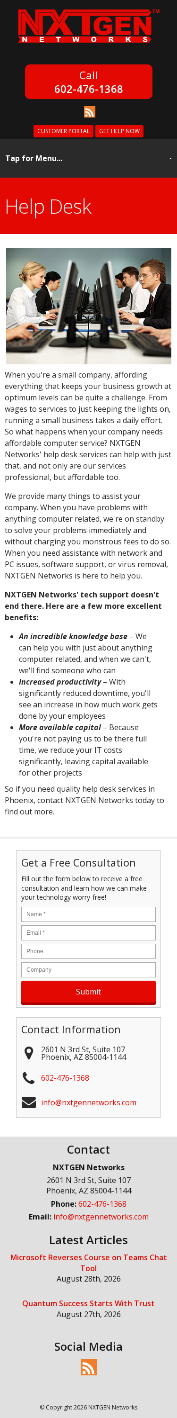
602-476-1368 (88, 87)
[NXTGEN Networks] (89, 44)
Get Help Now (119, 131)
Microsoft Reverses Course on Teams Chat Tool (88, 1262)
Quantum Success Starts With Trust (88, 1303)
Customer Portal (63, 131)
